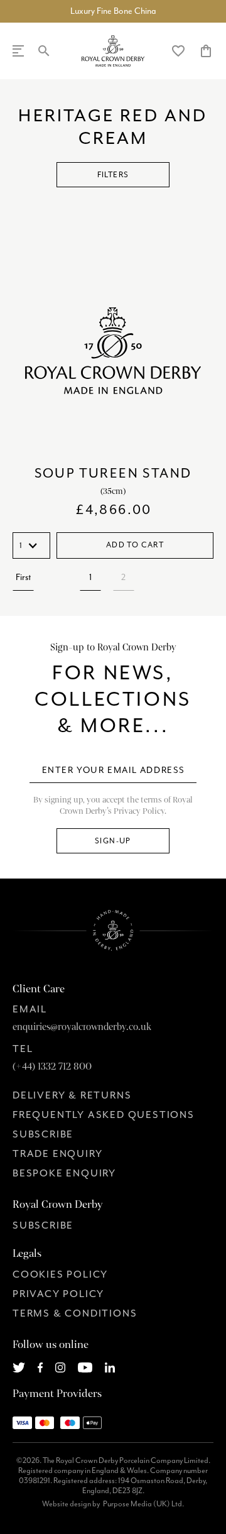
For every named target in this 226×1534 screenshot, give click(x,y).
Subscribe (43, 1134)
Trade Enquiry (57, 1154)
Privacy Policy (58, 1294)
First (23, 577)
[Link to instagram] (60, 1366)
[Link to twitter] (19, 1366)
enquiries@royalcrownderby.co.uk (82, 1027)
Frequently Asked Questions (104, 1115)
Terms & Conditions (75, 1313)
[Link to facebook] (40, 1366)
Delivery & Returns (72, 1095)
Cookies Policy (60, 1274)
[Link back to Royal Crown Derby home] (113, 51)
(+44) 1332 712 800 (52, 1066)
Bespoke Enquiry (64, 1173)
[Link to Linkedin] (110, 1366)
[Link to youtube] (85, 1366)
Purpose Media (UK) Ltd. (143, 1504)
